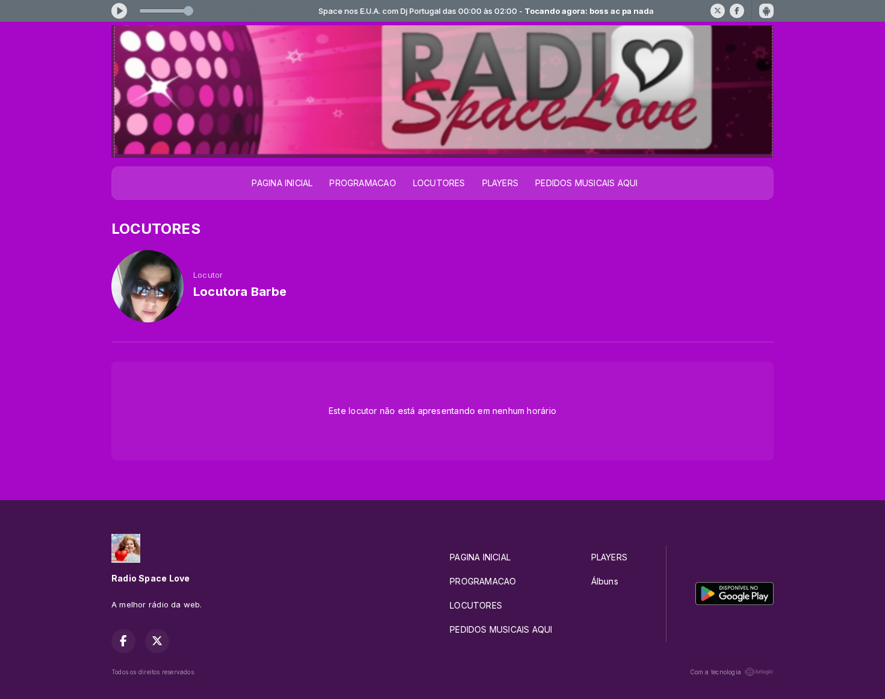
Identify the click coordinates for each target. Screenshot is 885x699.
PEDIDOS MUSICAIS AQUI (586, 183)
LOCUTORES (439, 183)
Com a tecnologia (715, 671)
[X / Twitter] (717, 11)
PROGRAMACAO (362, 183)
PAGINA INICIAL (282, 183)
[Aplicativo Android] (766, 11)
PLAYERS (500, 183)
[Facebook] (737, 11)
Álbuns (604, 581)
